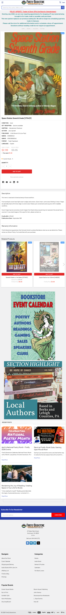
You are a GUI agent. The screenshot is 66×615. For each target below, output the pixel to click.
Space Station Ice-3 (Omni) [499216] (49, 277)
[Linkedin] (14, 182)
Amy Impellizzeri (6, 601)
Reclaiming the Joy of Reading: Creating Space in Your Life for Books (17, 487)
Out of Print (5, 592)
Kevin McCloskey (6, 598)
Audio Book (38, 561)
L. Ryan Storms (38, 598)
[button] (33, 325)
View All (36, 601)
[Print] (10, 182)
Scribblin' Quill (5, 595)
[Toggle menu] (2, 2)
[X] (38, 543)
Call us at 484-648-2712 (33, 538)
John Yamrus (37, 592)
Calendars (37, 567)
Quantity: (5, 162)
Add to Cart (17, 274)
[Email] (6, 182)
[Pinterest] (17, 182)
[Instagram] (31, 543)
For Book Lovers (39, 570)
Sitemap (4, 577)
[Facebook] (3, 182)
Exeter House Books (7, 589)
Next (63, 264)
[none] (33, 73)
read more (5, 460)
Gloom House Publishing (41, 589)
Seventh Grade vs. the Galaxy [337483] (17, 277)
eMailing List (5, 570)
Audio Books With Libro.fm (9, 567)
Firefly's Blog (5, 573)
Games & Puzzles (39, 564)
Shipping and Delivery (8, 564)
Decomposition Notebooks (42, 595)
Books (36, 558)
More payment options (16, 177)
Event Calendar (6, 561)
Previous (2, 264)
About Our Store (6, 558)
